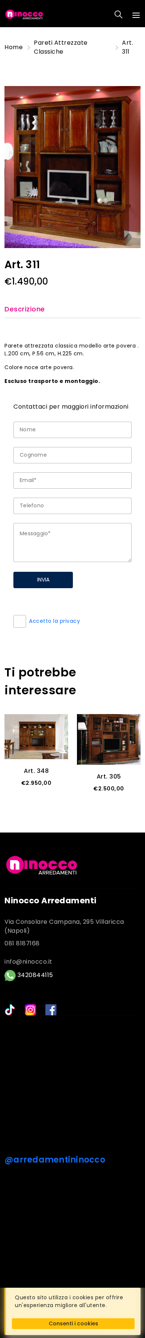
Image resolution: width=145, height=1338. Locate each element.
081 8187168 (22, 943)
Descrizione (24, 309)
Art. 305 (109, 776)
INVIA (43, 579)
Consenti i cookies (73, 1323)
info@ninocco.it (28, 961)
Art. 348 (36, 771)
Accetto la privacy (54, 621)
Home (13, 47)
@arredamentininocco (54, 1160)
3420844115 (34, 975)
